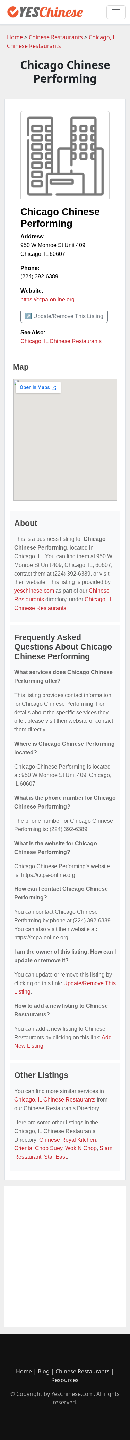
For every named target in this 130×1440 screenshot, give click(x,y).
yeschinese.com (34, 591)
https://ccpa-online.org (47, 299)
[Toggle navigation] (116, 12)
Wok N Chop (81, 1148)
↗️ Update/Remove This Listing (64, 316)
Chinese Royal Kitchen (67, 1140)
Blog (44, 1371)
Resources (65, 1380)
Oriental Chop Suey (38, 1148)
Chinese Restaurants (56, 37)
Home (15, 37)
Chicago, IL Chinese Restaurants (61, 341)
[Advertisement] (65, 1256)
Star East (55, 1157)
